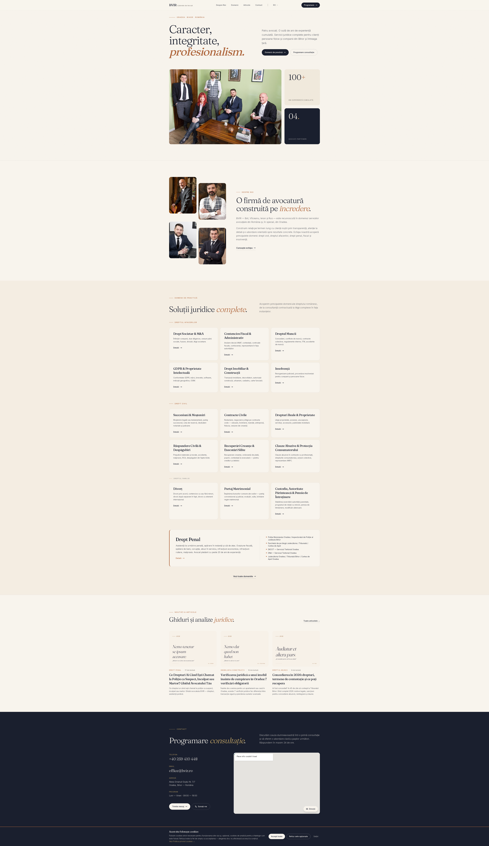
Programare (309, 5)
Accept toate (276, 836)
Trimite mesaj (178, 806)
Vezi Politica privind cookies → (182, 841)
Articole (246, 5)
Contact (258, 5)
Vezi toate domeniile (243, 576)
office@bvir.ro (181, 770)
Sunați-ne (202, 806)
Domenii (234, 5)
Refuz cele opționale (298, 836)
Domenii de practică (274, 52)
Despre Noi (221, 5)
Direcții (312, 809)
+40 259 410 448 (183, 759)
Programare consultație (303, 52)
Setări (316, 836)
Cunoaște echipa (244, 248)
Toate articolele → (311, 621)
